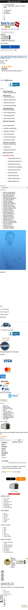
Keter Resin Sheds (8, 205)
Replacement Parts (9, 413)
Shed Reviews (7, 414)
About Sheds (7, 407)
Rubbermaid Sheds (9, 216)
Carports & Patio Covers (10, 144)
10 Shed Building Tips (8, 552)
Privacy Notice (7, 411)
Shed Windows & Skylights (15, 167)
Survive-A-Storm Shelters (10, 222)
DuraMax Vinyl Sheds (9, 131)
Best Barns (6, 514)
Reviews (8, 58)
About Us (8, 13)
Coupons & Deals (8, 408)
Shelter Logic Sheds (9, 218)
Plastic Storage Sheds (9, 112)
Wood (5, 533)
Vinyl (5, 532)
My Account (8, 10)
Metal (5, 527)
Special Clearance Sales (10, 92)
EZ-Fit (5, 517)
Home (2, 56)
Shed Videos (6, 550)
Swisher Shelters (8, 224)
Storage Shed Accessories (10, 56)
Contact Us (6, 503)
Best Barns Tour (7, 547)
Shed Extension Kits (13, 175)
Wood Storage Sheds (9, 118)
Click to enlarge (14, 491)
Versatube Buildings (9, 226)
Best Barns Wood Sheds (10, 128)
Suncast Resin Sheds (9, 140)
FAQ (5, 410)
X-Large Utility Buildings (10, 105)
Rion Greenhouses (8, 215)
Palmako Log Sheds (9, 211)
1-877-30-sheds (4, 309)
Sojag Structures (8, 219)
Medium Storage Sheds (10, 100)
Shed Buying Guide (8, 417)
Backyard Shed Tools (13, 181)
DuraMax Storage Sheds (10, 198)
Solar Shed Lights (12, 172)
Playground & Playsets (10, 150)
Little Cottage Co (8, 209)
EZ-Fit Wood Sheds (9, 199)
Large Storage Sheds (9, 102)
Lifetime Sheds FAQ (8, 546)
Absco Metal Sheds (9, 125)
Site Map (6, 419)
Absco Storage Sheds (9, 192)
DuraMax (6, 516)
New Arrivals (6, 534)
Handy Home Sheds (9, 134)
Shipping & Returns (9, 416)
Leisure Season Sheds (10, 206)
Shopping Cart (7, 40)
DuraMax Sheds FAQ (8, 545)
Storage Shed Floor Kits (14, 158)
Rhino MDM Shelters (9, 214)
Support (7, 12)
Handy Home (6, 519)
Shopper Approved (8, 507)
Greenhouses (7, 147)
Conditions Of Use (8, 501)
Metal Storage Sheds (9, 110)
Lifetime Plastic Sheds (10, 137)
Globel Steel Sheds (9, 202)
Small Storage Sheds (9, 97)
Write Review (21, 479)
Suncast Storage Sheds (10, 221)
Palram (5, 521)
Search (3, 34)
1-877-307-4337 (9, 4)
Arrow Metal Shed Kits (9, 194)
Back (11, 478)
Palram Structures (8, 212)
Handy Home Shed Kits (10, 204)
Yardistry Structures (9, 228)
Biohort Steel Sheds (9, 196)
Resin (5, 530)
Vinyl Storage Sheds (9, 115)
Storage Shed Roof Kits (14, 170)
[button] (1, 598)
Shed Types (6, 549)
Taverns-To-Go (7, 225)
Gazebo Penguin (8, 201)
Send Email (3, 317)
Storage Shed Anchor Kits (15, 161)
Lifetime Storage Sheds (10, 208)
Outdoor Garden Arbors (14, 178)
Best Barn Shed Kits (9, 195)
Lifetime (5, 520)
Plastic (5, 529)
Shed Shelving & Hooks (14, 164)
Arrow (5, 513)
